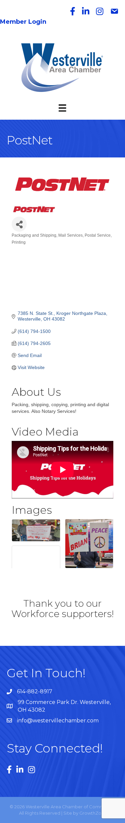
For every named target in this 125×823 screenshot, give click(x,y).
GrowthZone (93, 813)
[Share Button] (19, 224)
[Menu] (62, 108)
